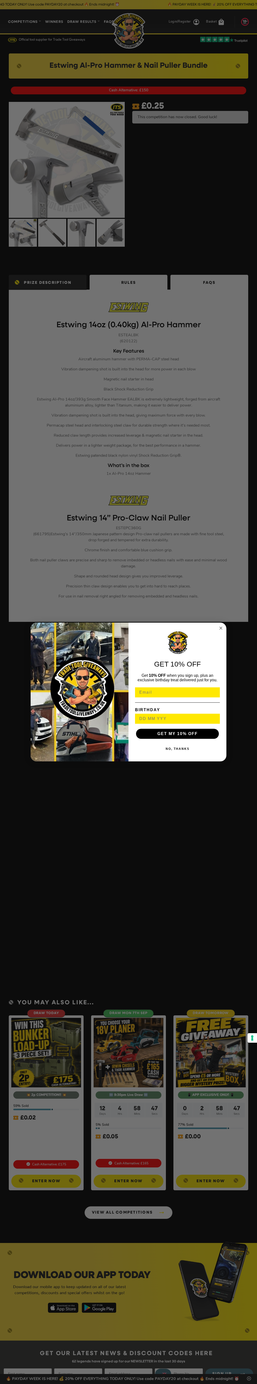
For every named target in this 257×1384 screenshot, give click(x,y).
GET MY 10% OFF (177, 734)
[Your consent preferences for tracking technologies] (252, 1038)
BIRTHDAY (147, 710)
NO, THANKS (177, 749)
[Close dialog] (221, 628)
